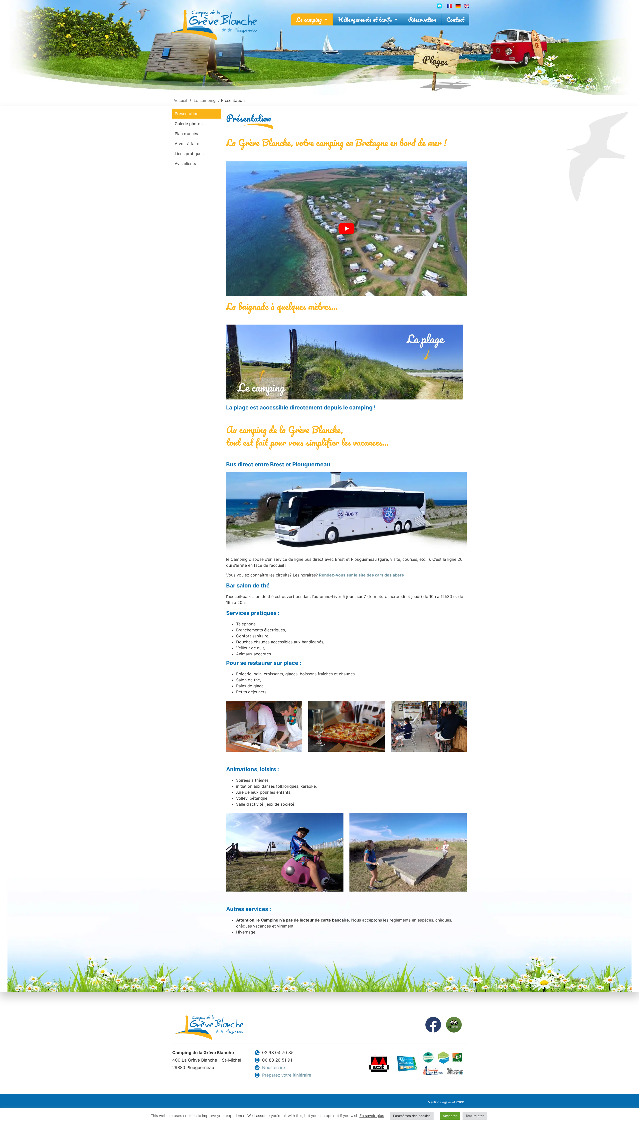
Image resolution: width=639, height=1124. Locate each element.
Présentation (186, 113)
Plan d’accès (186, 133)
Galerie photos (188, 123)
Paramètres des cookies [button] (412, 1116)
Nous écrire (273, 1067)
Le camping (309, 19)
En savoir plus (371, 1115)
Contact (455, 19)
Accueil (180, 100)
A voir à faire (187, 143)
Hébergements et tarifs (365, 19)
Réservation (422, 19)
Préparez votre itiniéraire (286, 1075)
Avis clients (185, 163)
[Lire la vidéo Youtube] (346, 228)
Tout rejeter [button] (475, 1116)
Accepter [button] (450, 1116)
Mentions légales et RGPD (446, 1102)
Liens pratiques (189, 153)
